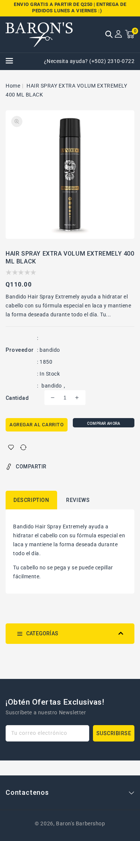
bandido (51, 386)
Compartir (31, 466)
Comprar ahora (103, 423)
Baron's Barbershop (80, 823)
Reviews (78, 500)
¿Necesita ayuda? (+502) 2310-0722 (89, 61)
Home (13, 86)
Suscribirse (113, 733)
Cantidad (17, 398)
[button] (109, 35)
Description (31, 500)
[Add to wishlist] (11, 447)
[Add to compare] (23, 447)
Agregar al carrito (36, 424)
